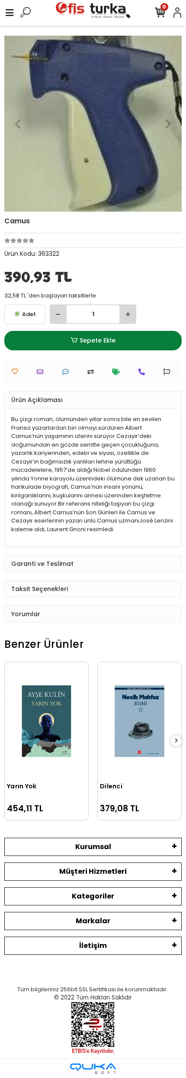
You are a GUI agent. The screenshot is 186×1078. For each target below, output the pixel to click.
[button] (17, 123)
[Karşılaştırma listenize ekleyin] (92, 371)
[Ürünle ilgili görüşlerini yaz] (67, 371)
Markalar (93, 921)
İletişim (93, 946)
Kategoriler (93, 896)
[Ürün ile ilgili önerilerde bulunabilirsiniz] (168, 371)
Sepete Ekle (97, 340)
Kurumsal (93, 847)
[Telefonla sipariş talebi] (143, 371)
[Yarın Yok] (46, 720)
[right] (176, 741)
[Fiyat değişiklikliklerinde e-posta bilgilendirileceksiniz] (118, 371)
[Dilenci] (139, 720)
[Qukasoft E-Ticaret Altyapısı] (93, 1068)
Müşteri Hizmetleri (93, 871)
